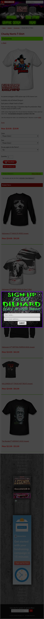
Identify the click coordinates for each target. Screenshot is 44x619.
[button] (39, 295)
